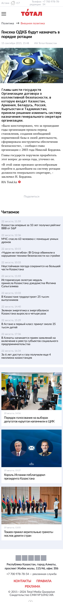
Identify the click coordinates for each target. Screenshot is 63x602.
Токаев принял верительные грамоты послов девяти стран (28, 534)
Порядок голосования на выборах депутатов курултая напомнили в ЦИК (29, 419)
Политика (7, 23)
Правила (43, 581)
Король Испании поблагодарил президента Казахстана (24, 476)
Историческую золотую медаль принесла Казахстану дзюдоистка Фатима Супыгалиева (28, 283)
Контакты (22, 581)
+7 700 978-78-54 (51, 3)
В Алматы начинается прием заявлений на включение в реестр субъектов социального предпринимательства (29, 341)
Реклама (32, 586)
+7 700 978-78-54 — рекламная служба (31, 574)
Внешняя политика (33, 23)
